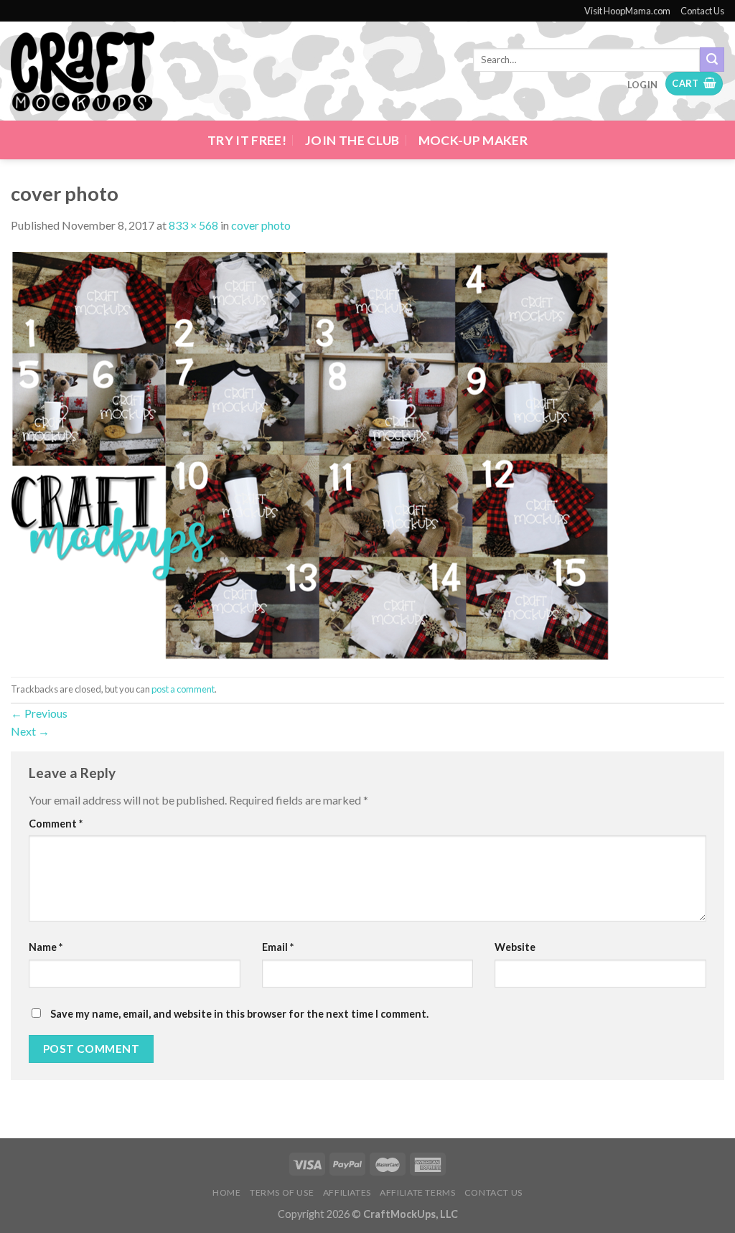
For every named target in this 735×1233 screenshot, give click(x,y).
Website (515, 947)
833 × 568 (193, 225)
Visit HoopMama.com (627, 11)
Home (226, 1192)
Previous (39, 713)
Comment (56, 823)
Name (45, 947)
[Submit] (712, 59)
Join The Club (352, 140)
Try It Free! (246, 140)
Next (30, 731)
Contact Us (702, 11)
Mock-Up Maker (473, 140)
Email (278, 947)
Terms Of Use (282, 1192)
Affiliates (347, 1192)
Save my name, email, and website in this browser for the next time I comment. (239, 1014)
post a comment (183, 689)
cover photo (261, 225)
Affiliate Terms (417, 1192)
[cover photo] (310, 454)
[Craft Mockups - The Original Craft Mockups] (82, 72)
